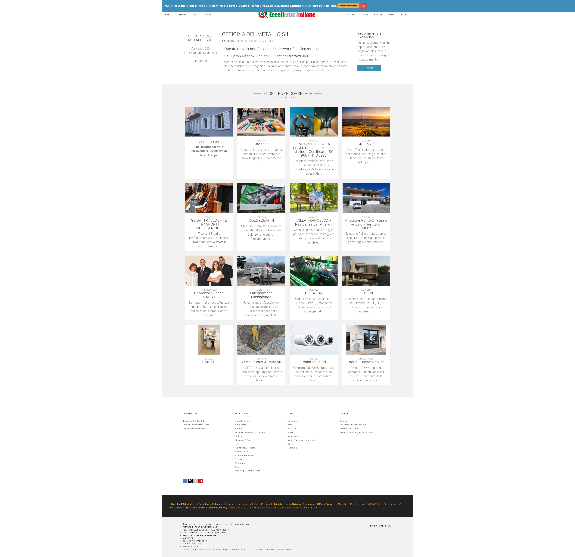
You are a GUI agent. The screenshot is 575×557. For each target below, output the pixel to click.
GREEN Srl (366, 144)
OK (363, 6)
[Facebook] (200, 65)
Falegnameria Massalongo (261, 295)
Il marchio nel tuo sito (194, 421)
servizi (238, 459)
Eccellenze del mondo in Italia (250, 432)
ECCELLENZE (181, 15)
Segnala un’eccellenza (194, 429)
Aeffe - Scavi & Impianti (261, 362)
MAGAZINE (351, 15)
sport (238, 467)
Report (369, 67)
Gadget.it (261, 144)
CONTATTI (187, 549)
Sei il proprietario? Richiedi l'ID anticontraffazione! (266, 56)
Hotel (290, 432)
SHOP (195, 15)
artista (238, 429)
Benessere (293, 436)
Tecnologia (293, 448)
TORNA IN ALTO (378, 526)
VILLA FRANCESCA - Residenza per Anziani (313, 222)
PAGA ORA (406, 15)
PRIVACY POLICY (203, 549)
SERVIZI (207, 15)
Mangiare (292, 421)
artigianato (240, 425)
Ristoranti (292, 429)
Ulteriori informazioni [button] (348, 6)
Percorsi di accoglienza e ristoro (357, 432)
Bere (290, 425)
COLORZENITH (261, 220)
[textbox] (209, 151)
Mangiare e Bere (243, 440)
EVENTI (365, 15)
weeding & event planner (247, 471)
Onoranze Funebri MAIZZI (209, 295)
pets (237, 444)
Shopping (240, 463)
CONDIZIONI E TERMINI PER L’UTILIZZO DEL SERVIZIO (241, 549)
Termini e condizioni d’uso (196, 425)
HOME (167, 15)
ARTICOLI (378, 15)
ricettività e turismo (245, 448)
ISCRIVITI (391, 15)
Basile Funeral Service (366, 362)
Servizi (291, 444)
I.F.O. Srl (366, 293)
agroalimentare (243, 421)
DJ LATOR (313, 293)
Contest (344, 421)
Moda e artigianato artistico (302, 440)
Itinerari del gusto (349, 429)
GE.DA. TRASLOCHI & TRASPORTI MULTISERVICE (209, 224)
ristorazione (241, 451)
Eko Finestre (209, 141)
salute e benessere (244, 455)
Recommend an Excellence (370, 35)
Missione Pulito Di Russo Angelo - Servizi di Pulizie (366, 224)
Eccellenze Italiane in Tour (353, 425)
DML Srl (208, 362)
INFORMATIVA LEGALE (282, 549)
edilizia (238, 436)
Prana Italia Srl (314, 362)
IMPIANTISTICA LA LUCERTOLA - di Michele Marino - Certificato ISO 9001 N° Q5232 (313, 149)
